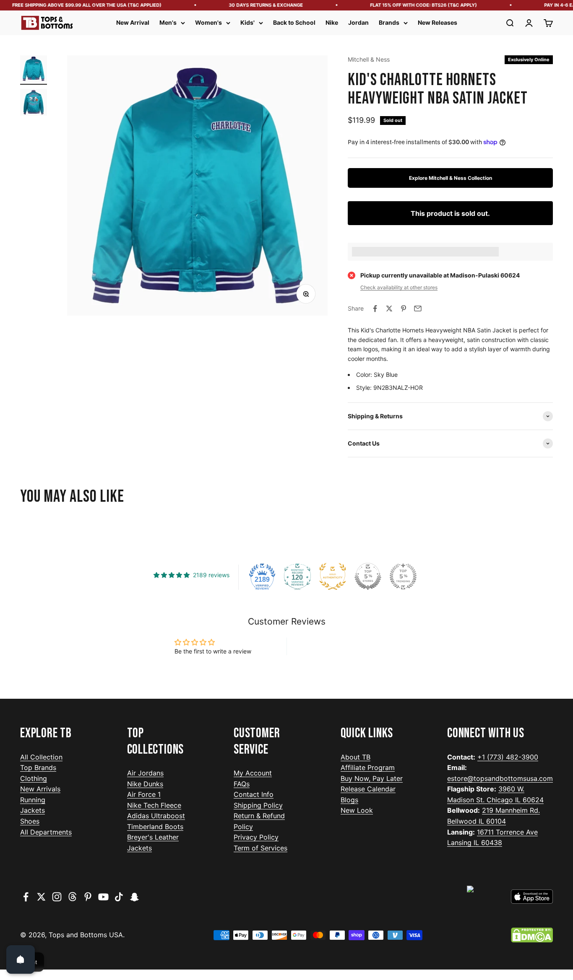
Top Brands (38, 767)
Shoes (29, 821)
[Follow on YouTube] (103, 896)
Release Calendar (368, 789)
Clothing (33, 778)
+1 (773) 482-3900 (507, 757)
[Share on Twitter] (389, 308)
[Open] (20, 959)
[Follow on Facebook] (25, 896)
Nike (332, 22)
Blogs (349, 800)
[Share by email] (418, 308)
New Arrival (132, 22)
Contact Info (253, 794)
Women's (208, 22)
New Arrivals (40, 789)
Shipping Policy (258, 805)
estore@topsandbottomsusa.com (500, 778)
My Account (253, 773)
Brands (389, 22)
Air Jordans (145, 773)
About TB (355, 757)
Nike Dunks (145, 784)
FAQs (242, 784)
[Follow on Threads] (72, 896)
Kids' (247, 22)
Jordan (358, 22)
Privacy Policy (256, 837)
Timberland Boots (155, 826)
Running (32, 800)
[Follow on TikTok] (119, 896)
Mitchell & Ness (369, 59)
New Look (357, 810)
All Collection (41, 757)
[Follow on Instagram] (57, 896)
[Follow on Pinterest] (88, 896)
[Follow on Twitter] (41, 896)
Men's (168, 22)
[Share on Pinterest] (403, 308)
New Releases (437, 22)
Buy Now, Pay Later (372, 778)
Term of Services (260, 848)
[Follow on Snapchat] (134, 896)
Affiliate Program (368, 767)
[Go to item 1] (33, 70)
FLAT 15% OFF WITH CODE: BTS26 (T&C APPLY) (415, 5)
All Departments (46, 832)
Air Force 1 (144, 794)
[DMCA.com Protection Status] (532, 935)
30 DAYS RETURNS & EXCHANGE (257, 5)
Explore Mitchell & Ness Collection (450, 178)
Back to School (294, 22)
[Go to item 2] (33, 103)
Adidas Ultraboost (156, 815)
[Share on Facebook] (375, 308)
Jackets (32, 810)
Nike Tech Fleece (154, 805)
